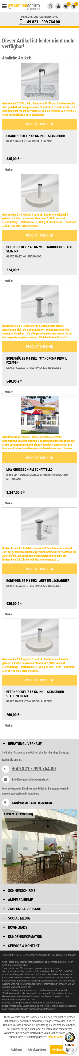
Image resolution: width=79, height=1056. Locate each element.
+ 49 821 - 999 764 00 (41, 21)
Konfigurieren (60, 1049)
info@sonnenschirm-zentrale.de (30, 779)
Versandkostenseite (21, 987)
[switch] (70, 1050)
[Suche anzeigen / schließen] (50, 6)
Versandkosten (58, 962)
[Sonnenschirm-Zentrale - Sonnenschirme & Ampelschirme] (24, 6)
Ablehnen (16, 1049)
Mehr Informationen (59, 1037)
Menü (6, 7)
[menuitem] (6, 7)
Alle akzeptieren (37, 1049)
